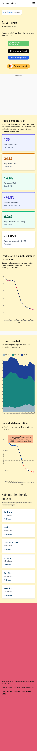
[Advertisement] (18, 95)
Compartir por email (19, 58)
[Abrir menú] (33, 3)
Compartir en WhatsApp (16, 43)
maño (32, 681)
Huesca (9, 12)
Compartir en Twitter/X (20, 51)
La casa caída (9, 3)
